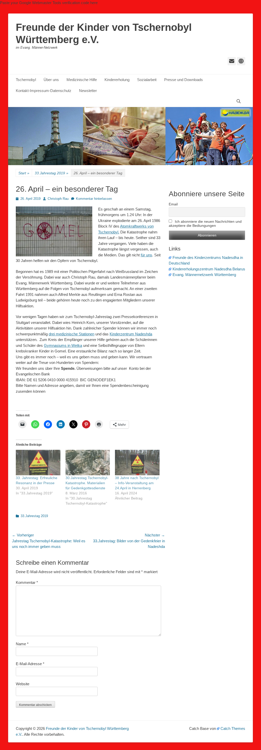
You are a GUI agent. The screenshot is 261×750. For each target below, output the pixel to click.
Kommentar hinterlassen (94, 199)
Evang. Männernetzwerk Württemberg (204, 274)
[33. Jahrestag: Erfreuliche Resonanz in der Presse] (38, 462)
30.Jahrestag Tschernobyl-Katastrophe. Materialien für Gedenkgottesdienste (87, 483)
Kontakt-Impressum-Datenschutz (43, 90)
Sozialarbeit (146, 79)
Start (23, 173)
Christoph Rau (58, 199)
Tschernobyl (26, 79)
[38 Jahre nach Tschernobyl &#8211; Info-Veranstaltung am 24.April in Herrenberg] (137, 462)
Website (22, 684)
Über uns (51, 79)
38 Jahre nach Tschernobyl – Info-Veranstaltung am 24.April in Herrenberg (137, 483)
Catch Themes (232, 728)
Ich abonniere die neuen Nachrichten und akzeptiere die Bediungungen (205, 223)
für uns (146, 255)
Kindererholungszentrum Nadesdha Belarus (209, 269)
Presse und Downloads (183, 79)
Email (173, 204)
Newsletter (88, 90)
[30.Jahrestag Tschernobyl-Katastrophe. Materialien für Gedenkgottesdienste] (88, 462)
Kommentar (27, 582)
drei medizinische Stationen (71, 334)
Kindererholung (117, 79)
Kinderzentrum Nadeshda (131, 334)
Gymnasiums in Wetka (63, 345)
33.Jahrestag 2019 (51, 173)
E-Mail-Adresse (30, 664)
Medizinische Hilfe (82, 79)
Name (22, 644)
